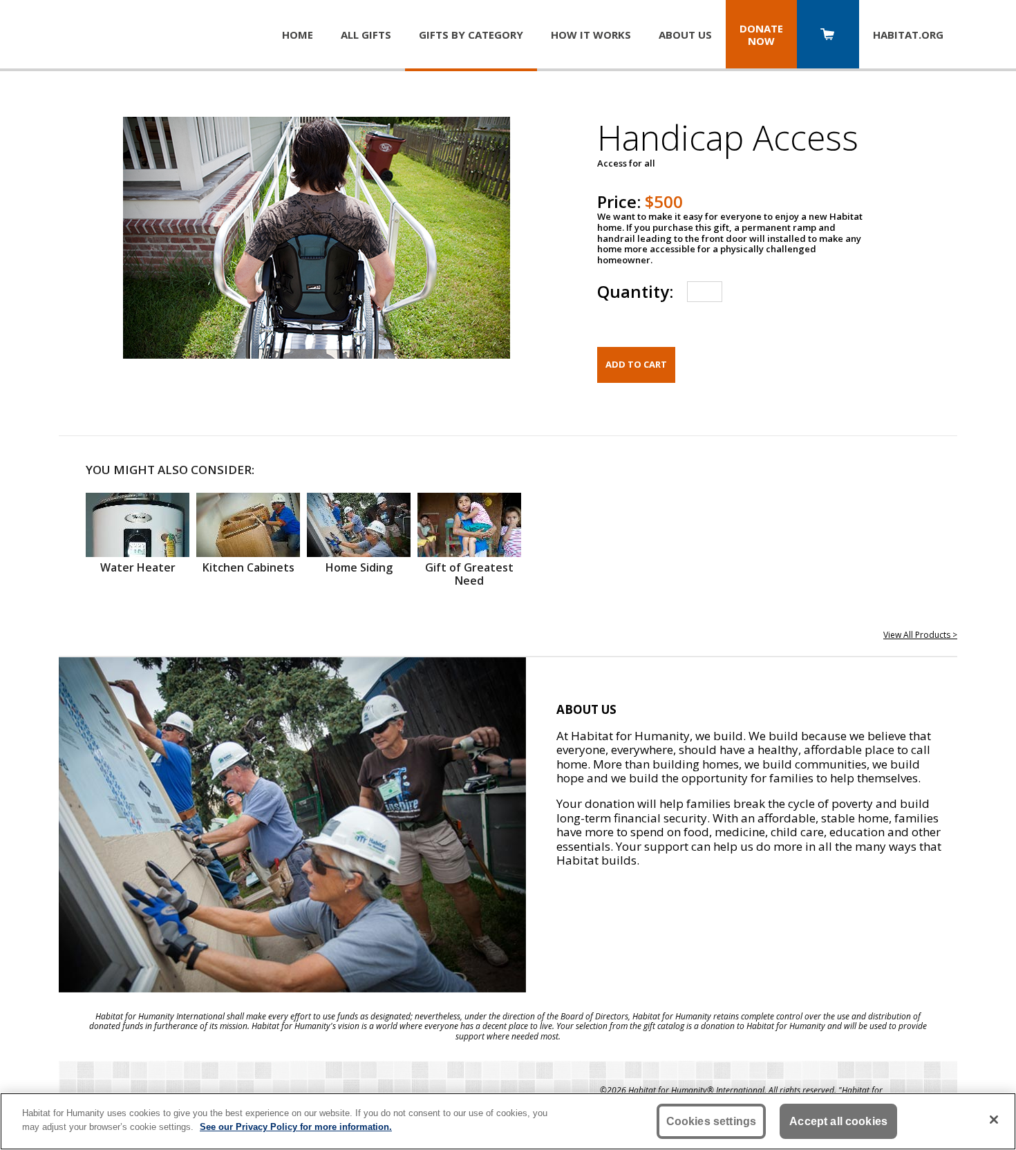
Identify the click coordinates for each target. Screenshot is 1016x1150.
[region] (508, 1121)
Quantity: (635, 291)
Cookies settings (711, 1121)
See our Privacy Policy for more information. (296, 1126)
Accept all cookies (838, 1121)
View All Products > (920, 635)
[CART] (828, 35)
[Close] (994, 1119)
